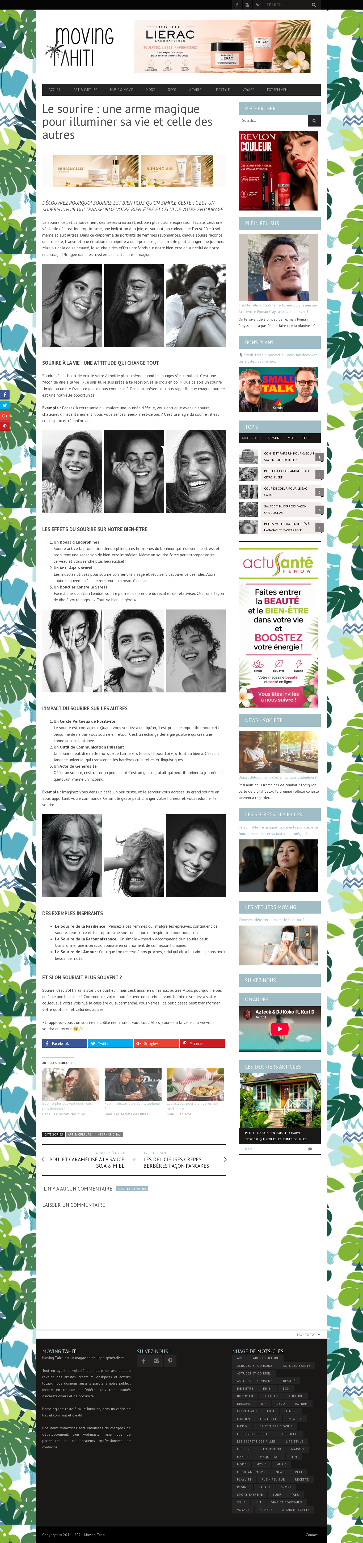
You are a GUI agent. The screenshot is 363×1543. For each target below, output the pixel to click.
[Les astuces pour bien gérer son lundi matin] (195, 1084)
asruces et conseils (255, 1366)
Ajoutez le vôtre (132, 1189)
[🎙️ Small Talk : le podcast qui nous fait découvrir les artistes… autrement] (278, 389)
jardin (242, 1426)
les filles (290, 1434)
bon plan (245, 1396)
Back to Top (306, 1334)
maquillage (270, 1457)
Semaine (274, 438)
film (270, 1411)
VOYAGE (243, 1510)
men (293, 1457)
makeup (243, 1457)
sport (286, 1487)
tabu (295, 1494)
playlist (244, 1479)
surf (277, 1494)
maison (297, 1449)
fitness (290, 1411)
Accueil (55, 89)
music (281, 1464)
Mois (292, 438)
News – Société (264, 720)
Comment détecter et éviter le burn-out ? (272, 919)
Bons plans (259, 342)
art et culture (266, 1358)
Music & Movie (121, 89)
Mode (150, 89)
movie (261, 1464)
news (280, 1472)
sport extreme (250, 1494)
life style (294, 1441)
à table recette (295, 1510)
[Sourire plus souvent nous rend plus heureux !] (70, 1084)
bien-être (245, 1388)
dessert (244, 1404)
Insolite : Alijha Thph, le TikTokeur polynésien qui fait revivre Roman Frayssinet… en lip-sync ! (278, 308)
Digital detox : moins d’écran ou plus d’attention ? (278, 777)
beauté (289, 1381)
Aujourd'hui (251, 438)
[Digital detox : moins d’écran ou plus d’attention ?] (278, 752)
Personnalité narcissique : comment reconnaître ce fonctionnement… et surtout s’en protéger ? (278, 830)
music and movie (251, 1472)
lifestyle (245, 1449)
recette (302, 1479)
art (240, 1358)
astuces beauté (297, 1366)
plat (299, 1472)
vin (258, 1502)
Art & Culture (85, 89)
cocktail (271, 1396)
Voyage (248, 89)
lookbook (272, 1449)
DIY (263, 1404)
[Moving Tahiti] (84, 47)
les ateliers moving (275, 1426)
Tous (306, 438)
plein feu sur (273, 1479)
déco (280, 1404)
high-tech (268, 1419)
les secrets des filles (256, 1441)
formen (243, 1419)
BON (286, 1388)
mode (241, 1464)
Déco (172, 89)
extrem (301, 1404)
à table (266, 1510)
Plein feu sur (262, 223)
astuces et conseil (254, 1373)
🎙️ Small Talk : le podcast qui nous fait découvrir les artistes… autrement (278, 358)
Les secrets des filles (273, 814)
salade (265, 1487)
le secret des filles (254, 1434)
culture (296, 1396)
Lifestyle (222, 89)
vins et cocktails (286, 1502)
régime (243, 1487)
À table (195, 89)
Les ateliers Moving (270, 907)
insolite (295, 1419)
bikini (268, 1388)
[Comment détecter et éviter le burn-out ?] (278, 945)
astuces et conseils (255, 1381)
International (108, 1134)
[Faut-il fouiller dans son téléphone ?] (133, 1084)
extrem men (247, 1411)
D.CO (248, 1149)
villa (241, 1502)
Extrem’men (277, 89)
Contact (312, 1534)
